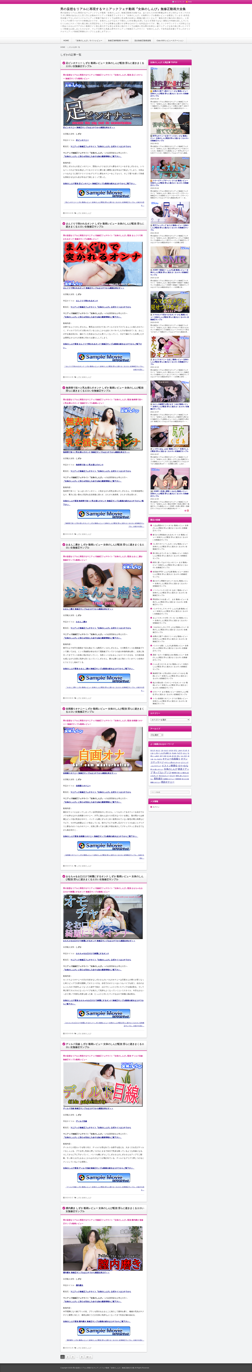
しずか (156, 753)
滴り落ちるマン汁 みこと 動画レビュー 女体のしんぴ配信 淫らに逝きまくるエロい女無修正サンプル (170, 555)
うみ (162, 750)
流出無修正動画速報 (142, 40)
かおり (166, 750)
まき (161, 756)
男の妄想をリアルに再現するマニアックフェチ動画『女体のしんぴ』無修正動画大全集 (123, 9)
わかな (159, 759)
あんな (158, 750)
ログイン (156, 807)
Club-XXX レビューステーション (170, 40)
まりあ (169, 756)
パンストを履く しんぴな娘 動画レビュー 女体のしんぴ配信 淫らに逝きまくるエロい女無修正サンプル (170, 648)
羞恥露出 (158, 778)
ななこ (185, 753)
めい (178, 756)
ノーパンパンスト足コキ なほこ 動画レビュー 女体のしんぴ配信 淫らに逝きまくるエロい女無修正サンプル (170, 592)
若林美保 (178, 779)
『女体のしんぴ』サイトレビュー (88, 40)
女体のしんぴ (170, 769)
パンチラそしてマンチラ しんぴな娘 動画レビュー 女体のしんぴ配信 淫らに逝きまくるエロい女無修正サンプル (170, 611)
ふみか (156, 756)
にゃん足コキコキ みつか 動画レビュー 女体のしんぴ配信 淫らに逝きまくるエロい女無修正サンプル (170, 666)
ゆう (185, 756)
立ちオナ (172, 776)
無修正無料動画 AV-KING (118, 40)
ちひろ (179, 753)
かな (175, 750)
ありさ (152, 750)
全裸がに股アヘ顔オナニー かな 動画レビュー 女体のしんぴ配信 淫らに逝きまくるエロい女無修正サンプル (170, 638)
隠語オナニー (167, 782)
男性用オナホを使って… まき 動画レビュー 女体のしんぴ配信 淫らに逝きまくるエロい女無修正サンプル (170, 601)
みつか (174, 756)
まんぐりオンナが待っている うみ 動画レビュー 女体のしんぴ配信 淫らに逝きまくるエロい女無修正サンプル (170, 620)
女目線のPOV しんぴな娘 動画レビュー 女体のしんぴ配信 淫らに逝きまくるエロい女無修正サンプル (171, 574)
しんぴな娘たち (165, 753)
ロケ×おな (183, 765)
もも (182, 756)
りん (155, 759)
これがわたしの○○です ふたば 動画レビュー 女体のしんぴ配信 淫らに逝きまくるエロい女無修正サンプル (171, 629)
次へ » (88, 1357)
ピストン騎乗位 (170, 765)
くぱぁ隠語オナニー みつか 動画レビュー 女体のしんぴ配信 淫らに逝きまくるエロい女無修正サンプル (170, 528)
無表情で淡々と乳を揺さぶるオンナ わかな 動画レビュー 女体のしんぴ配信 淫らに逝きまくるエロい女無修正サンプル (170, 675)
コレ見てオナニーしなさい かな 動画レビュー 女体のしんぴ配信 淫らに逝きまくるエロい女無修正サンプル (170, 546)
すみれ (174, 753)
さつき (184, 750)
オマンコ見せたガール (172, 762)
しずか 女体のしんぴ (84, 213)
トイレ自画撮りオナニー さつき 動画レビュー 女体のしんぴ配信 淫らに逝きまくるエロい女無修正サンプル (170, 701)
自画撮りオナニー (169, 779)
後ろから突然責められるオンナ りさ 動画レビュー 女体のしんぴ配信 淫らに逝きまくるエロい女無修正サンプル (170, 537)
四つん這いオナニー (156, 769)
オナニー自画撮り (171, 759)
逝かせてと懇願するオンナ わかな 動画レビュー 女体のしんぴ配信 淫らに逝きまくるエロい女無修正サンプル (170, 583)
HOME (66, 40)
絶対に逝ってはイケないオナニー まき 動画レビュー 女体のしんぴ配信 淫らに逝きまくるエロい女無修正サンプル (170, 564)
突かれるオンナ (164, 776)
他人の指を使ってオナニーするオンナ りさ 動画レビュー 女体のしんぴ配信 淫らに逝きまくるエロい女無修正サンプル (170, 685)
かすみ (171, 750)
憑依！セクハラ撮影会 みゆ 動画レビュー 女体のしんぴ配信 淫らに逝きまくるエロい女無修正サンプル (170, 657)
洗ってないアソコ (162, 772)
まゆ (164, 756)
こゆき (180, 750)
